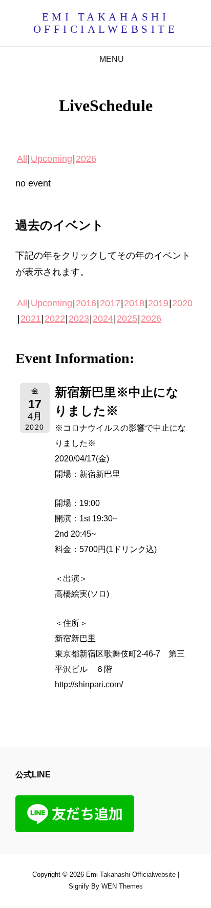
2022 (55, 318)
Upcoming (51, 159)
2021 (30, 318)
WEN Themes (122, 886)
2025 (127, 318)
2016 (86, 303)
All (22, 159)
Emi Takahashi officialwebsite (105, 23)
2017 (110, 303)
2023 (79, 318)
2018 (134, 303)
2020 (182, 303)
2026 (86, 159)
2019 (158, 303)
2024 (103, 318)
